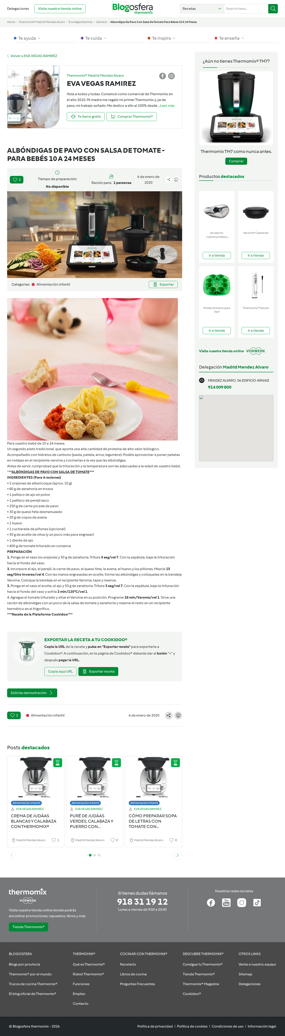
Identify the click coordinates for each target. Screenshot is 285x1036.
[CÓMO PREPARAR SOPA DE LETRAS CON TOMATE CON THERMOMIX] (153, 782)
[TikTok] (257, 903)
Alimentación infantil (26, 803)
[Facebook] (211, 903)
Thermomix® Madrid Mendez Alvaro (42, 22)
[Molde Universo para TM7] (217, 285)
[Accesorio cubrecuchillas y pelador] (217, 210)
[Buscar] (273, 8)
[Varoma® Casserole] (256, 210)
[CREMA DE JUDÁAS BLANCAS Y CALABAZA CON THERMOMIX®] (35, 782)
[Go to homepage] (133, 8)
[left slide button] (11, 855)
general (101, 22)
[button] (202, 8)
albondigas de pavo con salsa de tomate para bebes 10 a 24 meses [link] (153, 22)
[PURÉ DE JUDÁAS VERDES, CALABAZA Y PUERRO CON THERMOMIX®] (94, 782)
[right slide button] (177, 855)
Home (11, 22)
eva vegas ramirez (81, 22)
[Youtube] (226, 903)
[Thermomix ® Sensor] (256, 285)
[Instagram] (242, 903)
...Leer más (166, 105)
